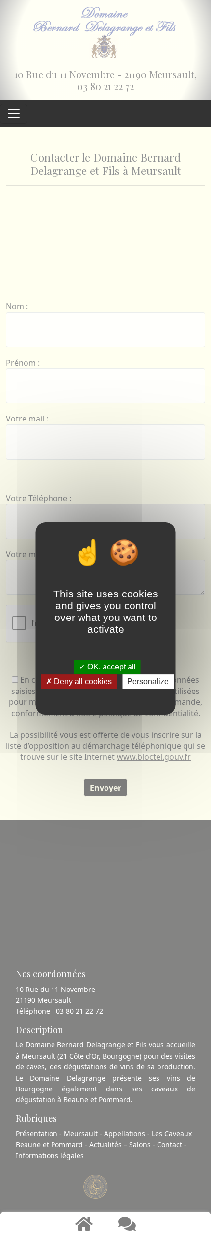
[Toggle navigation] (13, 114)
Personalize (148, 681)
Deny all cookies (82, 681)
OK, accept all (110, 667)
